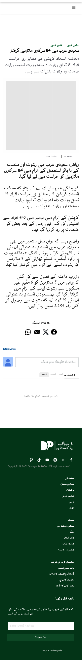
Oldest (53, 374)
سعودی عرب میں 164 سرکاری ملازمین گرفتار (44, 50)
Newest (44, 374)
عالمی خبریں (73, 45)
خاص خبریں (56, 45)
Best (61, 374)
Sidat (60, 650)
